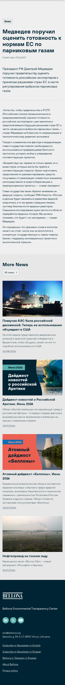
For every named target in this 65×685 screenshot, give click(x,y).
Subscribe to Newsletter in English (22, 645)
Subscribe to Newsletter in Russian (22, 651)
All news (9, 272)
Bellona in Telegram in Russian (19, 658)
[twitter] (13, 620)
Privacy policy (10, 670)
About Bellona (10, 664)
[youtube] (21, 620)
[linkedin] (6, 620)
